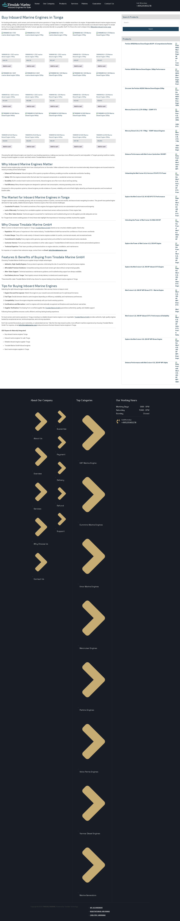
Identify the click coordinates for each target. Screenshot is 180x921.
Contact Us (109, 4)
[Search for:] (151, 22)
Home (37, 4)
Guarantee (96, 4)
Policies (85, 4)
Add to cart (7, 66)
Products (62, 4)
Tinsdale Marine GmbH (36, 224)
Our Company (48, 4)
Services (74, 4)
